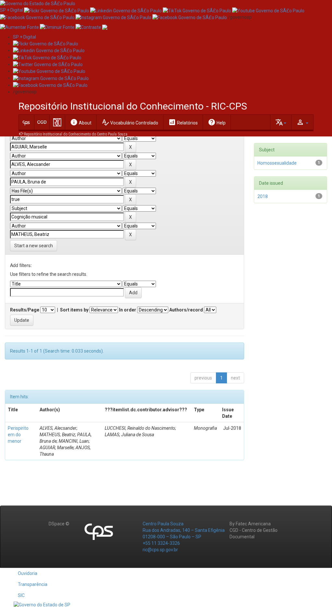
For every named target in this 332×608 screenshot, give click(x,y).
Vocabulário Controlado (129, 122)
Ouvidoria (27, 573)
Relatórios (183, 122)
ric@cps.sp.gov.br (160, 549)
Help (217, 122)
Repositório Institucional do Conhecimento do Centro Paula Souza (75, 134)
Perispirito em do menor (18, 435)
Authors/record (186, 309)
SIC (21, 595)
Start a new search (33, 245)
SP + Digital (11, 10)
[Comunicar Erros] (104, 26)
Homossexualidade (277, 163)
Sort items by (74, 309)
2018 (262, 196)
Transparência (32, 584)
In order (127, 309)
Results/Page (24, 309)
